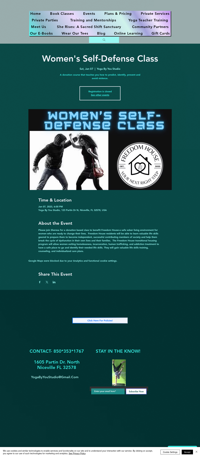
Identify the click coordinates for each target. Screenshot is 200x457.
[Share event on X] (47, 282)
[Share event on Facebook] (39, 282)
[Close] (196, 452)
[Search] (104, 40)
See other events (100, 95)
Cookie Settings (170, 452)
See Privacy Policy (77, 453)
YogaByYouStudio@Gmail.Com (54, 377)
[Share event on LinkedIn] (54, 282)
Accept (187, 452)
